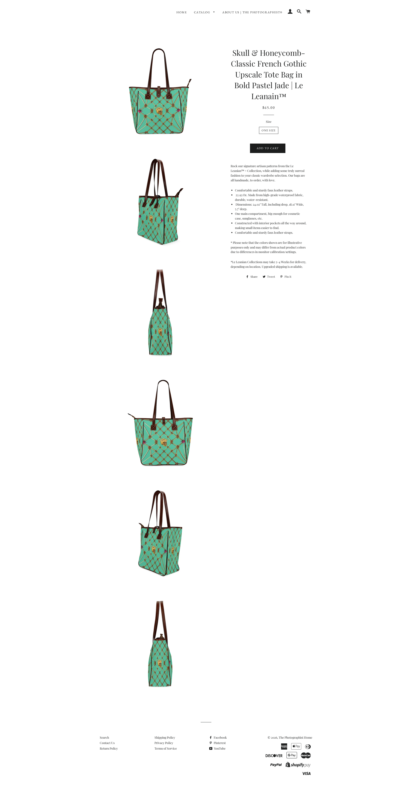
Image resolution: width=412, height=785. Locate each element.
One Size (269, 130)
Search (104, 737)
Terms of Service (165, 748)
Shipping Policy (164, 737)
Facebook (220, 737)
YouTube (219, 748)
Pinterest (219, 743)
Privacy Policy (163, 743)
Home (181, 12)
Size (268, 122)
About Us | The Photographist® (252, 12)
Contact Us (107, 743)
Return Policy (109, 748)
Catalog (202, 12)
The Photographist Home (295, 737)
